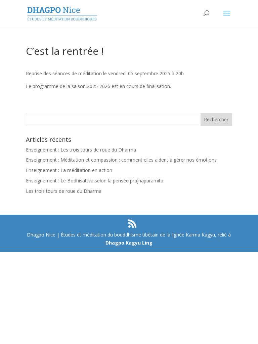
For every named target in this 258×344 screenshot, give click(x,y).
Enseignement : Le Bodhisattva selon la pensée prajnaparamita (94, 180)
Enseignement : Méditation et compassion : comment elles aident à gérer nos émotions (121, 160)
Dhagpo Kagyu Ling (129, 243)
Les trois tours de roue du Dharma (63, 191)
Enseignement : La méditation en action (69, 170)
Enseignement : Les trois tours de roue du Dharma (81, 149)
